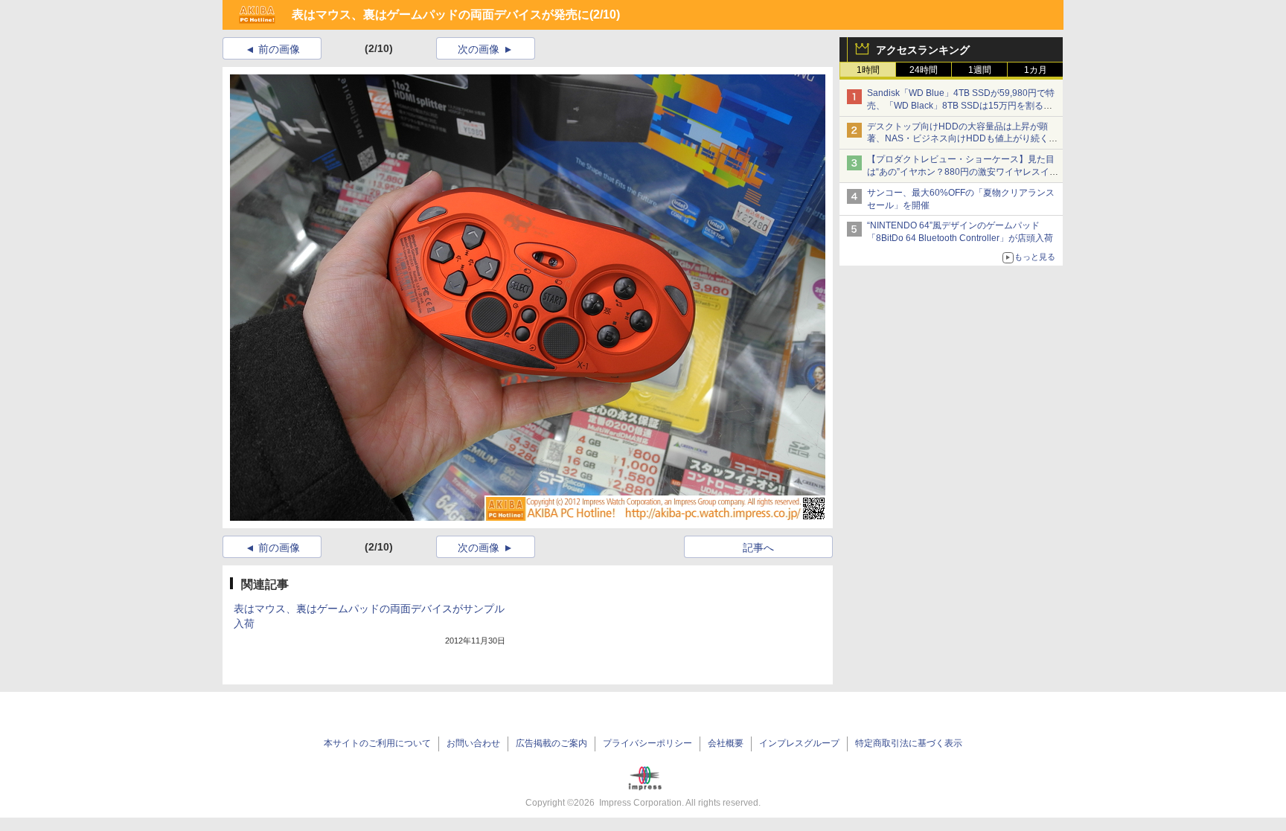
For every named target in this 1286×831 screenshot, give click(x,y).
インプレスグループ (799, 743)
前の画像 (279, 49)
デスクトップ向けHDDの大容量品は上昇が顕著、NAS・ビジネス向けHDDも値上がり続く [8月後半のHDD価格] (962, 139)
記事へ (758, 548)
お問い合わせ (473, 743)
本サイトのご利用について (377, 743)
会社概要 (725, 743)
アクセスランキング (923, 50)
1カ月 (1035, 70)
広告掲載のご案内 (551, 743)
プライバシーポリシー (647, 743)
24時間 (923, 70)
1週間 (979, 70)
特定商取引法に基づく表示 (908, 743)
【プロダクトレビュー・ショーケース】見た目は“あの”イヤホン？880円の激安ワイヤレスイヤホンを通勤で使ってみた (962, 172)
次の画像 (478, 49)
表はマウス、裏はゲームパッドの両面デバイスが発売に (440, 14)
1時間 (868, 70)
